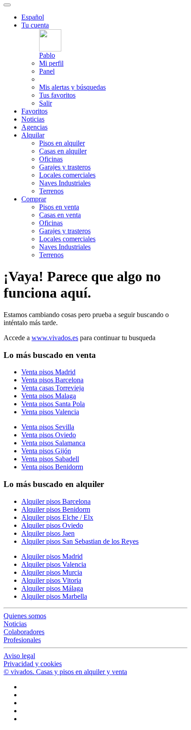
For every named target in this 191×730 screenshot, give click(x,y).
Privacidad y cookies (33, 663)
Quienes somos (25, 616)
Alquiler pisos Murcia (51, 572)
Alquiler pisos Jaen (48, 533)
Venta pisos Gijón (46, 451)
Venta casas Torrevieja (52, 388)
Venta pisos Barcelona (52, 380)
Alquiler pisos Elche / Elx (57, 517)
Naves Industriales (65, 183)
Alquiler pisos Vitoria (51, 580)
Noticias (32, 119)
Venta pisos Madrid (48, 372)
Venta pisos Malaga (48, 396)
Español (32, 17)
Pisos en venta (59, 207)
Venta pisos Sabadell (50, 459)
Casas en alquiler (63, 151)
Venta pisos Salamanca (53, 443)
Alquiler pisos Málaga (52, 588)
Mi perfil (51, 63)
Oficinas (51, 159)
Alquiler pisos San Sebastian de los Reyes (80, 541)
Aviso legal (19, 655)
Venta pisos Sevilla (47, 427)
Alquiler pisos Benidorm (55, 509)
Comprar (33, 199)
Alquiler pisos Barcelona (56, 501)
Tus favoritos (57, 95)
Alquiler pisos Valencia (53, 564)
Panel (47, 71)
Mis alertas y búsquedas (72, 87)
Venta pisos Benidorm (52, 467)
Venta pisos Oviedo (48, 435)
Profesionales (22, 640)
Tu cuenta (35, 25)
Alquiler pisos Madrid (52, 556)
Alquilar (32, 135)
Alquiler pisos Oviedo (52, 525)
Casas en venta (60, 215)
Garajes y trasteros (65, 167)
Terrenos (51, 191)
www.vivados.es (55, 337)
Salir (45, 103)
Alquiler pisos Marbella (54, 596)
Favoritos (34, 111)
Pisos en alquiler (62, 143)
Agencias (34, 127)
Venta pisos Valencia (50, 412)
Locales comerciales (67, 175)
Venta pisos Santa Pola (53, 404)
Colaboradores (24, 632)
